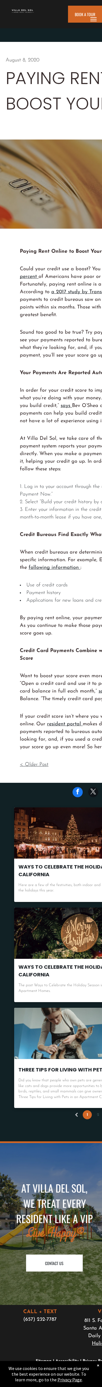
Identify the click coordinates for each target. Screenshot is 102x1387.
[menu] (93, 19)
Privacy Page (70, 1379)
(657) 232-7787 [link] (40, 1319)
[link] (66, 405)
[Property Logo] (22, 12)
